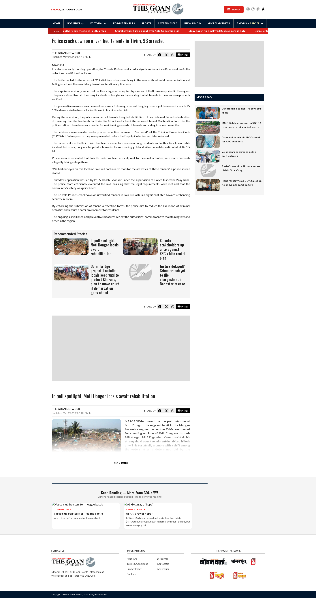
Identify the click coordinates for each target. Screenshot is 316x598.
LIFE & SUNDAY (192, 23)
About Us (132, 558)
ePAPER (236, 9)
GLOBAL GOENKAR (219, 23)
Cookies (131, 574)
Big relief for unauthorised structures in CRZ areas (66, 30)
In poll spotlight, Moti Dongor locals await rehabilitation (103, 396)
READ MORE (121, 463)
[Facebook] (253, 9)
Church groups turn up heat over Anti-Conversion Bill (138, 30)
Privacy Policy (134, 568)
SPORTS (146, 23)
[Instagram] (258, 9)
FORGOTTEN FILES (124, 23)
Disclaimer (162, 558)
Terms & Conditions (137, 563)
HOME (56, 23)
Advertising (163, 568)
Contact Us (163, 563)
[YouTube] (263, 9)
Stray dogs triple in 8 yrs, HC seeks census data (208, 30)
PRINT (185, 54)
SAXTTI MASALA (167, 23)
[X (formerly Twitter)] (248, 9)
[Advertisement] (121, 348)
